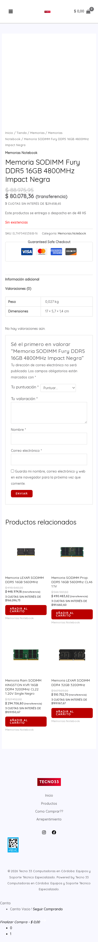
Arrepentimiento (49, 819)
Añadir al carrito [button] (19, 610)
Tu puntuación (25, 386)
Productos (49, 803)
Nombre (18, 430)
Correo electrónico (26, 450)
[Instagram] (44, 832)
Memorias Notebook (21, 153)
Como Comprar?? (49, 811)
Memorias (37, 133)
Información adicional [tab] (22, 279)
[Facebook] (54, 832)
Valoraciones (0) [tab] (18, 288)
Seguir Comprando (48, 909)
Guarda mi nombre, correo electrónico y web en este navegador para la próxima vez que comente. (48, 477)
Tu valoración (24, 398)
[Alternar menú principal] (10, 11)
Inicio (9, 133)
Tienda (22, 133)
